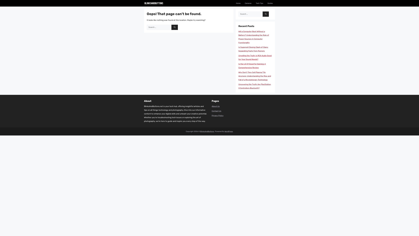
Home (238, 3)
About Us (216, 106)
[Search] (174, 27)
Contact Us (216, 111)
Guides (270, 3)
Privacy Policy (217, 116)
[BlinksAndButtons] (154, 3)
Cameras (248, 3)
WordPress (229, 131)
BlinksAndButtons (207, 131)
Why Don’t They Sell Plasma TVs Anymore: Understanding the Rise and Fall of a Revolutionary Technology (254, 76)
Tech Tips (259, 3)
